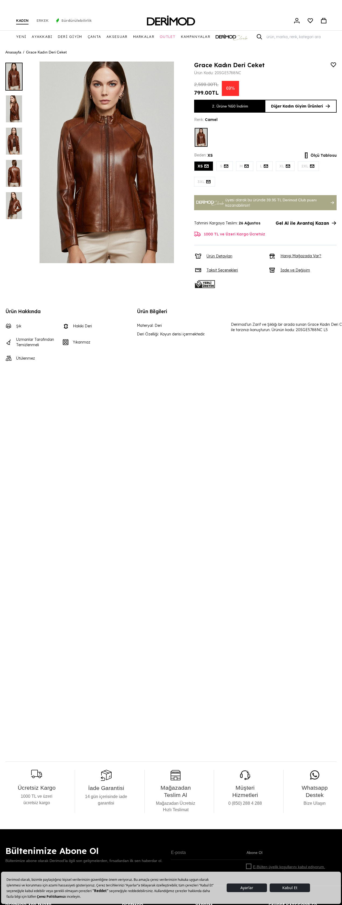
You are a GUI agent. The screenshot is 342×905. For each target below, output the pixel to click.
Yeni (21, 36)
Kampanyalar (195, 36)
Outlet (168, 36)
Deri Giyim (70, 36)
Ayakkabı (42, 36)
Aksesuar (116, 36)
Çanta (94, 36)
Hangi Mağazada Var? (300, 255)
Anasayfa (13, 52)
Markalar (143, 36)
